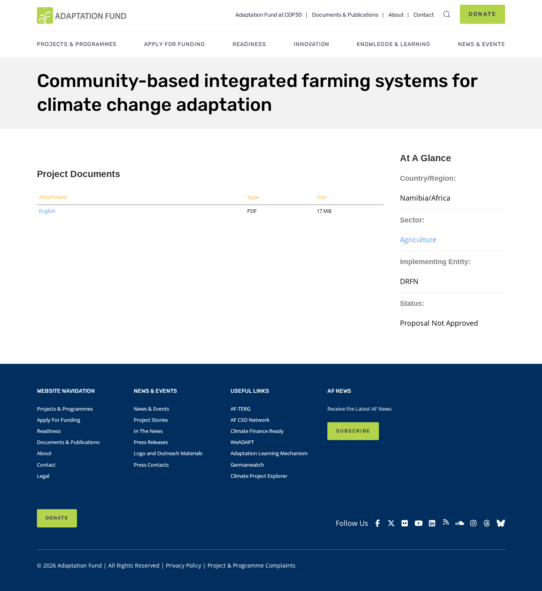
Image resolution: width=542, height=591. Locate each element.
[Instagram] (473, 523)
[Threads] (487, 523)
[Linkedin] (432, 523)
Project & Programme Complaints (252, 565)
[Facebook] (377, 523)
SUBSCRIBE (353, 431)
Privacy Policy (183, 565)
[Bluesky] (500, 523)
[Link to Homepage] (81, 15)
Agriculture (418, 239)
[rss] (446, 523)
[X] (391, 523)
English (47, 210)
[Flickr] (404, 523)
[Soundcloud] (459, 523)
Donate (482, 14)
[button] (447, 14)
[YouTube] (418, 523)
